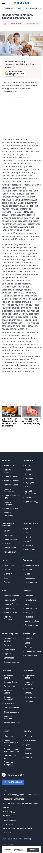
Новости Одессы (11, 481)
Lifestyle (27, 590)
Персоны (6, 670)
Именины (29, 701)
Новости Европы (11, 596)
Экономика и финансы (8, 524)
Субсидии (29, 478)
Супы (27, 745)
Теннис (28, 537)
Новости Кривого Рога (11, 496)
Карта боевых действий (10, 640)
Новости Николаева (8, 514)
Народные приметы (29, 683)
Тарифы (7, 544)
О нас (5, 790)
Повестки (29, 639)
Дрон (6, 578)
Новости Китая (10, 613)
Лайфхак (29, 617)
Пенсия (5, 731)
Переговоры (9, 649)
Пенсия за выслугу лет (9, 763)
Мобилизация (29, 633)
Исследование (31, 582)
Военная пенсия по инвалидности (11, 750)
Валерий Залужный (8, 698)
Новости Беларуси (8, 618)
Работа (28, 470)
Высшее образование (30, 492)
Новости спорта (30, 523)
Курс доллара (10, 548)
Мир (4, 590)
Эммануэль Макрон (9, 692)
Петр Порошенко (11, 708)
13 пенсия (8, 736)
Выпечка (28, 736)
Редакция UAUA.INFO (18, 23)
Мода (27, 604)
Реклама (7, 807)
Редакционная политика (13, 799)
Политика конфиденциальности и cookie (21, 795)
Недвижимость (10, 539)
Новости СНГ (10, 608)
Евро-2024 (29, 545)
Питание (28, 570)
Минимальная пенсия (10, 757)
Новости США (10, 600)
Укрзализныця (10, 552)
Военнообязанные (33, 651)
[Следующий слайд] (40, 8)
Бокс (27, 533)
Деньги (7, 531)
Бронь (27, 643)
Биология (8, 574)
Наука (5, 560)
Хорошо (33, 850)
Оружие (7, 654)
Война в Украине (10, 633)
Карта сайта (8, 824)
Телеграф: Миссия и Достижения (17, 828)
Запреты (28, 693)
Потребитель (30, 600)
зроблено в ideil (8, 845)
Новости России (11, 604)
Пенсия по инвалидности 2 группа (11, 742)
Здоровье (27, 560)
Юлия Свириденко (12, 723)
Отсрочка (29, 647)
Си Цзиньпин (9, 686)
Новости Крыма (11, 509)
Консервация (30, 740)
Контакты (7, 816)
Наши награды (9, 812)
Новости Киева (10, 466)
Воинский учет (31, 656)
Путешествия (31, 608)
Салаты (28, 753)
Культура (29, 613)
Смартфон (8, 582)
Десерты (28, 749)
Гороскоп (29, 596)
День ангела (30, 697)
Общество (28, 460)
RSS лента (8, 833)
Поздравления (31, 625)
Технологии (9, 565)
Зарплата (29, 466)
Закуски (28, 757)
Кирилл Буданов (11, 703)
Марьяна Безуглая (8, 717)
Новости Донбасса (8, 503)
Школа (28, 487)
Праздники (28, 670)
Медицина (29, 483)
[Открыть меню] (4, 3)
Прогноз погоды (32, 502)
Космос (7, 570)
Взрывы (7, 645)
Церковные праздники (30, 677)
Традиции (29, 689)
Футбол (28, 529)
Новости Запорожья (9, 490)
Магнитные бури (32, 621)
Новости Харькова (8, 471)
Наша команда (9, 820)
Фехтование (30, 550)
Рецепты (27, 731)
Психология (30, 578)
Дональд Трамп (10, 682)
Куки (20, 850)
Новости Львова (11, 485)
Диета (27, 574)
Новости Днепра (11, 476)
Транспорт (8, 535)
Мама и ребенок (32, 565)
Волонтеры (9, 658)
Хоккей (28, 541)
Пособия (28, 497)
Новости (6, 460)
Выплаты (29, 474)
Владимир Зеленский (8, 677)
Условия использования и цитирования (20, 803)
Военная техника (11, 662)
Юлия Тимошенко (11, 712)
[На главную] (21, 3)
